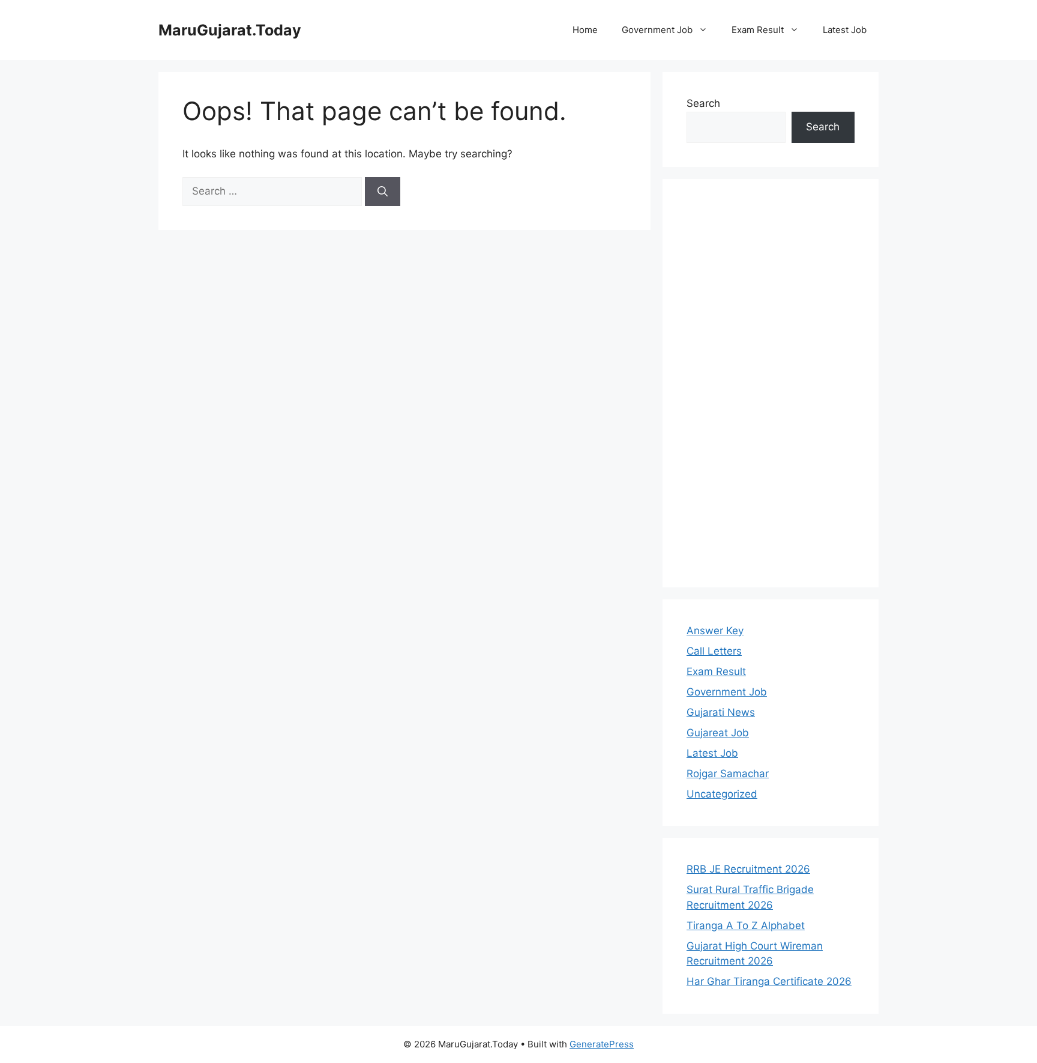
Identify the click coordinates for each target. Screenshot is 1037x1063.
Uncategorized (722, 794)
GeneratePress (602, 1044)
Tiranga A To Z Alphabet (746, 925)
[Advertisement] (771, 383)
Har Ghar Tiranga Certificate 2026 (769, 981)
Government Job (657, 29)
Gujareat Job (718, 733)
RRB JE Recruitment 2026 (748, 869)
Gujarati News (721, 712)
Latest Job (845, 29)
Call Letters (714, 651)
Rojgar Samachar (728, 774)
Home (585, 29)
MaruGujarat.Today (229, 30)
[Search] (382, 191)
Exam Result (758, 29)
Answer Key (715, 631)
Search (703, 103)
